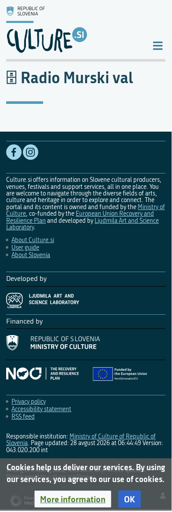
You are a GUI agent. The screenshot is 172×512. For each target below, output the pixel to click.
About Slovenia (30, 255)
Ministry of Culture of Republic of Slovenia (81, 440)
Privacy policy (28, 401)
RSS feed (23, 416)
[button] (72, 499)
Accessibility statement (41, 409)
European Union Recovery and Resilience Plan (80, 217)
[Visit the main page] (72, 29)
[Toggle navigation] (157, 45)
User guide (25, 247)
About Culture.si (32, 240)
